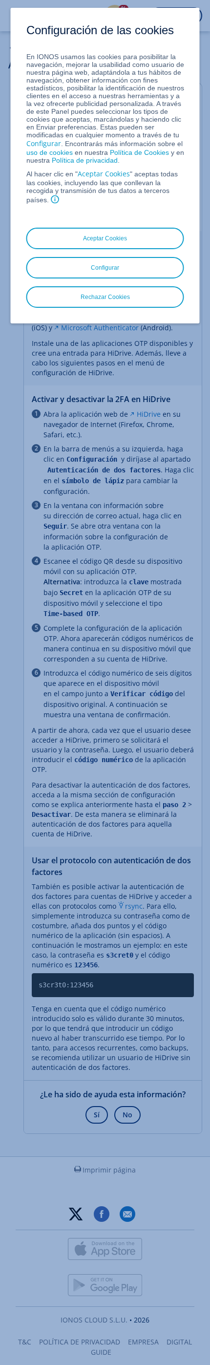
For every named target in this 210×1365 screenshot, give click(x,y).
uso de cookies (49, 152)
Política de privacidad (85, 160)
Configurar (43, 143)
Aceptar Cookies (104, 173)
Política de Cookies (139, 152)
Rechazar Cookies (105, 297)
